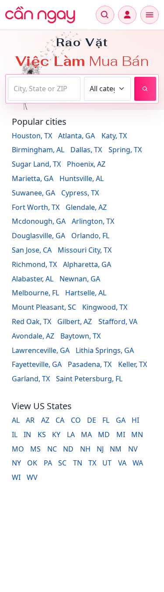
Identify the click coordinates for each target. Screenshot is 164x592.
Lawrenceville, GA (41, 350)
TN (77, 463)
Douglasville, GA (38, 235)
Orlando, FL (90, 235)
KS (42, 434)
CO (76, 420)
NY (16, 463)
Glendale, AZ (86, 207)
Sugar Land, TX (36, 164)
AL (16, 420)
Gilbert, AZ (74, 321)
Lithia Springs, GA (105, 350)
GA (121, 420)
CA (60, 420)
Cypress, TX (80, 193)
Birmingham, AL (38, 149)
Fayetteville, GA (37, 364)
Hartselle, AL (85, 293)
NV (133, 449)
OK (32, 463)
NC (52, 449)
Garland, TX (31, 378)
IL (14, 434)
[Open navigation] (149, 15)
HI (135, 420)
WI (16, 477)
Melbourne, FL (35, 293)
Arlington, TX (93, 221)
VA (122, 463)
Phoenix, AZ (86, 164)
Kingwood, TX (104, 307)
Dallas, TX (86, 149)
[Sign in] (127, 15)
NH (85, 449)
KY (56, 434)
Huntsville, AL (81, 178)
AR (30, 420)
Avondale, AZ (33, 336)
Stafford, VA (117, 321)
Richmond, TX (34, 264)
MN (137, 434)
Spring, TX (125, 149)
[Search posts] (145, 89)
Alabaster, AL (32, 279)
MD (104, 434)
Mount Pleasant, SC (44, 307)
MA (86, 434)
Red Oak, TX (31, 321)
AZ (45, 420)
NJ (100, 449)
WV (32, 477)
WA (138, 463)
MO (18, 449)
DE (91, 420)
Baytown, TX (80, 336)
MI (120, 434)
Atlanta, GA (76, 135)
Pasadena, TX (90, 364)
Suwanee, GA (33, 193)
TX (92, 463)
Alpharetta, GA (87, 264)
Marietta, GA (32, 178)
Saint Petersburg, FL (89, 378)
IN (27, 434)
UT (107, 463)
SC (62, 463)
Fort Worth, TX (35, 207)
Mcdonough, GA (39, 221)
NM (116, 449)
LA (71, 434)
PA (48, 463)
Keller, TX (132, 364)
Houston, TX (32, 135)
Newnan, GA (79, 279)
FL (105, 420)
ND (68, 449)
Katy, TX (114, 135)
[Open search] (105, 15)
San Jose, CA (32, 250)
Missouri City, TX (85, 250)
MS (35, 449)
